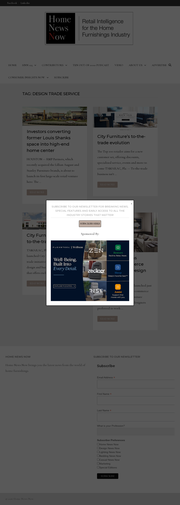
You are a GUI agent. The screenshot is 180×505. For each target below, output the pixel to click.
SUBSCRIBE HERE (90, 223)
